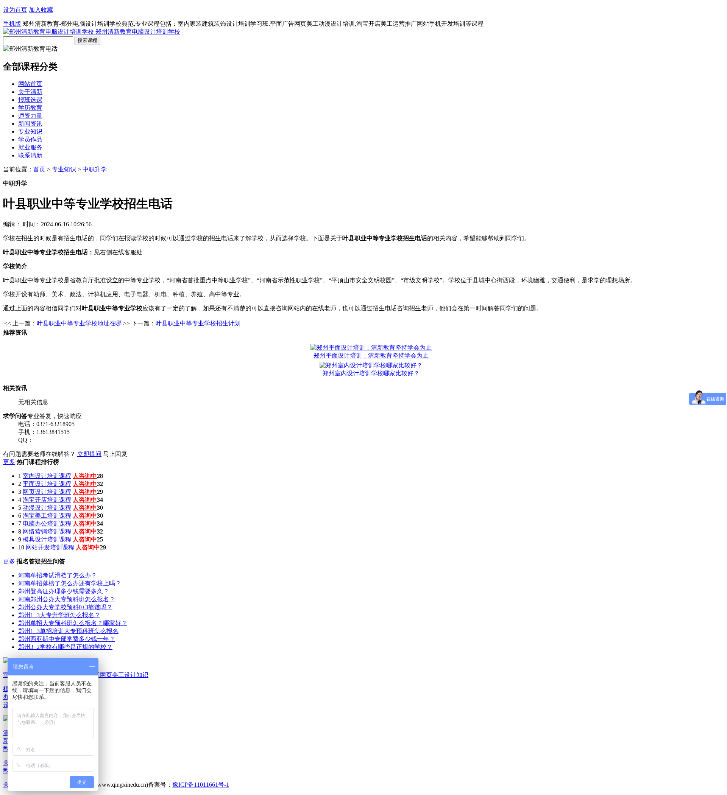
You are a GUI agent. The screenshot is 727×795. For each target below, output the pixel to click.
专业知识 (30, 131)
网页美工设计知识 (124, 675)
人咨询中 (85, 476)
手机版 (12, 23)
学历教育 (30, 107)
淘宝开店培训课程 (47, 499)
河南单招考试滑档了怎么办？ (57, 575)
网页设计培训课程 (47, 492)
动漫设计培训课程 (47, 507)
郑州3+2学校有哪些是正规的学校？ (65, 647)
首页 (39, 169)
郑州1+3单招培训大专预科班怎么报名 (68, 631)
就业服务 (30, 147)
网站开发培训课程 (50, 547)
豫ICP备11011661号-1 (200, 784)
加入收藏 (41, 9)
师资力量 (30, 115)
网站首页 (30, 84)
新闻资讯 (30, 123)
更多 (9, 462)
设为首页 (15, 9)
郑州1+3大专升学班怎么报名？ (59, 615)
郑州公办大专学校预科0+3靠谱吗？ (65, 607)
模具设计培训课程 (47, 539)
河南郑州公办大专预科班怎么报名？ (66, 599)
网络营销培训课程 (47, 531)
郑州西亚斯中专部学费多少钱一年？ (66, 639)
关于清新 (30, 92)
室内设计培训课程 (47, 476)
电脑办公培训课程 (47, 523)
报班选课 (30, 99)
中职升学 (95, 169)
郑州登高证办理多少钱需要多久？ (63, 591)
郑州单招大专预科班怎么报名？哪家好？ (72, 623)
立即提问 (89, 454)
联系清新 (30, 155)
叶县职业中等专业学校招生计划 (198, 323)
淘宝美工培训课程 (47, 515)
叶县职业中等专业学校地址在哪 (79, 323)
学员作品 (30, 139)
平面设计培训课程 (47, 484)
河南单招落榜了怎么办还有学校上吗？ (69, 583)
